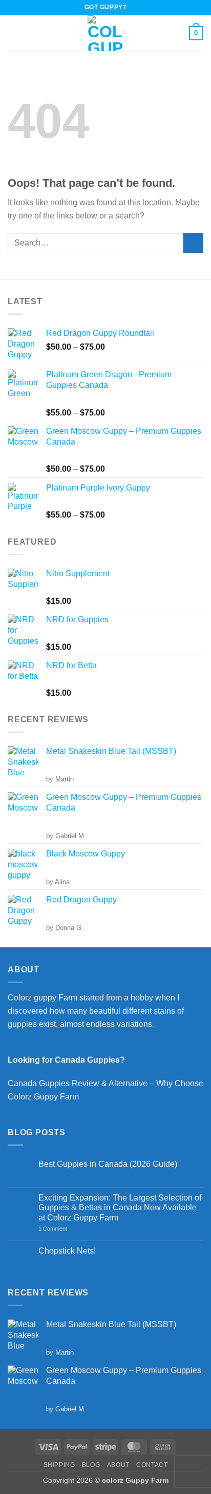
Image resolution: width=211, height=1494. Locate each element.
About (118, 1464)
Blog (91, 1464)
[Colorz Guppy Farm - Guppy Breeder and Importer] (105, 33)
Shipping (59, 1464)
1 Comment (66, 1229)
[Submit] (193, 243)
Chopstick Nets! (67, 1250)
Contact (151, 1464)
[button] (14, 32)
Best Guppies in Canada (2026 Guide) (107, 1164)
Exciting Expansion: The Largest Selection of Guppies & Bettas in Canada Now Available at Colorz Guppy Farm (119, 1207)
